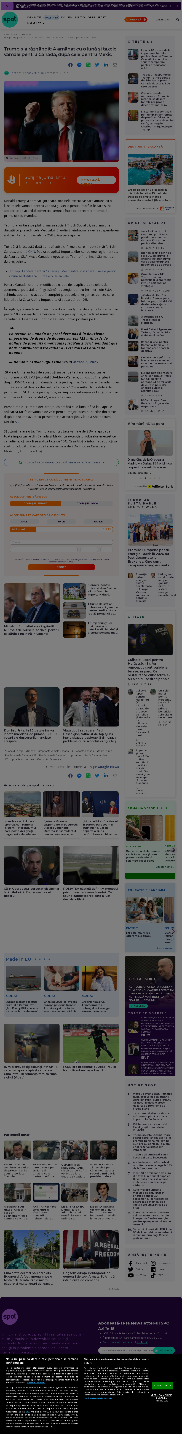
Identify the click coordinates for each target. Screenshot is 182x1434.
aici (27, 1411)
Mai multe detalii (36, 1382)
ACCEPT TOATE (162, 1385)
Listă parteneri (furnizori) (98, 1398)
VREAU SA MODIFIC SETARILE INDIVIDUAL (161, 1397)
